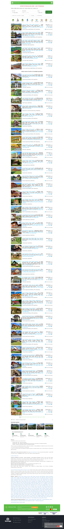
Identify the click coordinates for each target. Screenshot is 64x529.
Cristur (12, 487)
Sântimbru (38, 494)
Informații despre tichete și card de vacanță (18, 502)
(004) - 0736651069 (18, 520)
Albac (20, 481)
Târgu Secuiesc (34, 487)
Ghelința (46, 487)
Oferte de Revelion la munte (25, 469)
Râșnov (48, 494)
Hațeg (22, 481)
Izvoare (17, 488)
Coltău (49, 487)
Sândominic (48, 481)
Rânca (29, 477)
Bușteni (23, 477)
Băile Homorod (33, 484)
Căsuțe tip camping (39, 500)
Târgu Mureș (44, 481)
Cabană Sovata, (25, 126)
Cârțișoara (26, 484)
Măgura (23, 494)
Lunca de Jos (38, 478)
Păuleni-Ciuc (40, 487)
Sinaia (15, 494)
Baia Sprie (20, 490)
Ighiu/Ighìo (43, 495)
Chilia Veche (18, 497)
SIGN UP (34, 507)
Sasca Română (36, 488)
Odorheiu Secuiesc (27, 476)
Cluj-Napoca (33, 481)
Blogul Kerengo (30, 520)
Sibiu (14, 483)
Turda (49, 484)
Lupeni (34, 478)
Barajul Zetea (13, 488)
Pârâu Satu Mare (27, 478)
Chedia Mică (46, 489)
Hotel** (51, 499)
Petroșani (29, 491)
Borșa (22, 476)
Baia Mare (24, 497)
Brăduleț (35, 497)
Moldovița (17, 481)
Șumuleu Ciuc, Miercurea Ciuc (18, 489)
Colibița (18, 477)
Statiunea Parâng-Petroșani (35, 491)
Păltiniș (47, 484)
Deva (18, 484)
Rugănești (45, 483)
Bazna (22, 491)
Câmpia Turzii (24, 496)
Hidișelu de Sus (30, 488)
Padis (21, 477)
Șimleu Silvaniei (17, 495)
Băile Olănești (28, 483)
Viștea (17, 491)
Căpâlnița (39, 481)
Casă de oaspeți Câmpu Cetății (27, 68)
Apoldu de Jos (29, 497)
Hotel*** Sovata (25, 157)
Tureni (28, 496)
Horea (52, 496)
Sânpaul (42, 496)
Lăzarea (29, 482)
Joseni (12, 482)
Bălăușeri (12, 496)
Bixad (50, 489)
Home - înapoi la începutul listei (18, 419)
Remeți (25, 483)
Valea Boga (15, 484)
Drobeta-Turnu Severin (27, 481)
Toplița (26, 477)
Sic (36, 484)
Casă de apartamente (28, 500)
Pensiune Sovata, (25, 196)
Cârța (52, 489)
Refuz (58, 526)
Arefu (26, 494)
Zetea (12, 484)
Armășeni (31, 496)
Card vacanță (18, 15)
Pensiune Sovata (25, 188)
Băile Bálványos (42, 476)
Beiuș (21, 496)
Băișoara (33, 495)
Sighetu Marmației (34, 482)
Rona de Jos (45, 490)
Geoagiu (15, 496)
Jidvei (45, 496)
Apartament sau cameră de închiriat (19, 500)
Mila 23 (21, 497)
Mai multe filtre (39, 15)
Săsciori (51, 487)
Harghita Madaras (22, 488)
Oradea (12, 477)
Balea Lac (47, 478)
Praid (23, 478)
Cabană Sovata (25, 79)
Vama (15, 478)
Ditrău (25, 495)
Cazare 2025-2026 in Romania (16, 469)
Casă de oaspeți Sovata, (26, 180)
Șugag (46, 494)
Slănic (14, 497)
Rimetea (47, 476)
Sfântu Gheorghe (43, 478)
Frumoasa (14, 491)
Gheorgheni (51, 476)
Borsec (29, 484)
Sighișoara (46, 482)
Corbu (41, 491)
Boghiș (17, 494)
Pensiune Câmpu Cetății (26, 29)
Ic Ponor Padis (41, 489)
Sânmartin (51, 488)
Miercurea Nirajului (39, 490)
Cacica (34, 496)
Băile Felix (43, 477)
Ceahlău (51, 483)
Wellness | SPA (14, 15)
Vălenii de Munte (42, 488)
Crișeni (28, 487)
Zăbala (37, 483)
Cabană (38, 499)
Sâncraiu (14, 482)
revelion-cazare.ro (17, 2)
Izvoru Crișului (27, 490)
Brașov (20, 476)
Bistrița (20, 491)
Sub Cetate (32, 477)
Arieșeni (51, 481)
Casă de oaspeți (31, 499)
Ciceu (40, 477)
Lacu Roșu (20, 482)
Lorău (28, 494)
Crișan (49, 483)
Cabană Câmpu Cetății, (26, 44)
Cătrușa (15, 477)
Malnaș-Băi (37, 489)
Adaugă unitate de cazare (46, 520)
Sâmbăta (34, 494)
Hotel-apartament (46, 499)
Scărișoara (33, 489)
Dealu (43, 487)
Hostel (12, 500)
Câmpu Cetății (13, 490)
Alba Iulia (26, 482)
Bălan (39, 496)
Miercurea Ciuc (21, 484)
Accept (61, 526)
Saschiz (22, 495)
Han (43, 500)
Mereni (24, 490)
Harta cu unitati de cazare (32, 519)
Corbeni (39, 484)
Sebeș (48, 490)
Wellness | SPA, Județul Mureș (35, 29)
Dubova (26, 488)
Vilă (43, 499)
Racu (37, 481)
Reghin (12, 489)
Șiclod (30, 489)
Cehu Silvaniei (48, 491)
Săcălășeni (42, 494)
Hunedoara (47, 488)
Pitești (48, 495)
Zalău (35, 477)
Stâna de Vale (48, 477)
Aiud (23, 482)
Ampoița (45, 497)
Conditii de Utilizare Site (14, 455)
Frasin (32, 497)
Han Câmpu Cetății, (26, 60)
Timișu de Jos (41, 483)
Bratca (18, 496)
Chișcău (49, 482)
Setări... (46, 526)
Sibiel (18, 482)
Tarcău (12, 497)
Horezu (37, 496)
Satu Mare (51, 495)
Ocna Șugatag (43, 484)
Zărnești (31, 478)
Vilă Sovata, (24, 87)
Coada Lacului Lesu (40, 482)
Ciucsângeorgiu (26, 489)
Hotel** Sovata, (25, 102)
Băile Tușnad (33, 476)
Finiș (31, 487)
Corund (38, 477)
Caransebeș (13, 495)
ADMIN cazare (44, 519)
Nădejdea (39, 495)
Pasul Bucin (38, 476)
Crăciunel (31, 494)
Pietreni (51, 494)
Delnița (20, 494)
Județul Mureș (32, 44)
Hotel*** (40, 499)
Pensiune (26, 499)
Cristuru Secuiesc (24, 487)
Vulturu (38, 497)
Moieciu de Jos (29, 495)
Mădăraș (44, 491)
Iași (45, 495)
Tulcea (22, 483)
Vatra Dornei (33, 483)
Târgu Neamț (48, 496)
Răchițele (51, 478)
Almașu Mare (41, 497)
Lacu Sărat (25, 491)
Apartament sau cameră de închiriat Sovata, (29, 110)
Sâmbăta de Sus (19, 478)
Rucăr (36, 495)
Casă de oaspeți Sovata (26, 141)
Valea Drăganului (33, 490)
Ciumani (17, 490)
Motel (35, 499)
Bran (20, 487)
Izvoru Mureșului (18, 483)
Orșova (52, 484)
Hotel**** (33, 500)
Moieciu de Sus (16, 487)
